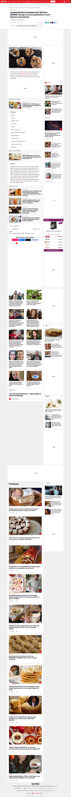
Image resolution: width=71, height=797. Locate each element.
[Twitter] (30, 793)
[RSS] (43, 793)
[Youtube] (38, 793)
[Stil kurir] (32, 788)
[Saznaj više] (61, 83)
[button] (40, 22)
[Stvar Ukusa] (54, 788)
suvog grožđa (17, 129)
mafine (20, 181)
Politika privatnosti (48, 790)
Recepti (16, 7)
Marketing (18, 790)
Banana (22, 233)
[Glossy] (35, 788)
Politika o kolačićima (40, 790)
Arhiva (53, 790)
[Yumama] (49, 788)
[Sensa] (44, 788)
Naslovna (12, 7)
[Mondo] (20, 788)
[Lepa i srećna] (4, 1)
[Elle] (29, 788)
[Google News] (41, 793)
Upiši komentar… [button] (16, 399)
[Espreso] (25, 788)
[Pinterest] (33, 793)
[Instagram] (35, 793)
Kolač (32, 233)
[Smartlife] (39, 788)
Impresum (22, 790)
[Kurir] (16, 788)
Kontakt (35, 790)
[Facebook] (27, 793)
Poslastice (28, 233)
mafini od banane (16, 233)
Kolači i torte (21, 7)
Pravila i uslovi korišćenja (29, 790)
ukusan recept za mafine (26, 73)
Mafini (10, 233)
